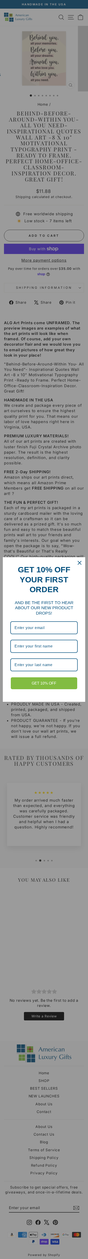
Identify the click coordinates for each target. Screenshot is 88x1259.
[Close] (79, 562)
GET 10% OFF (44, 683)
